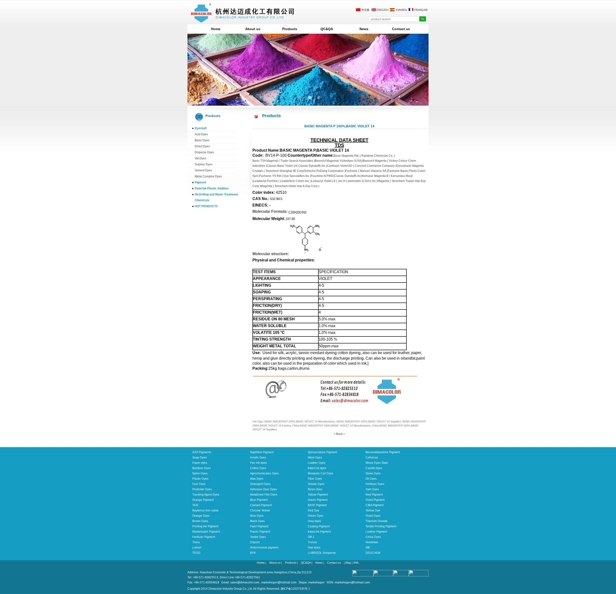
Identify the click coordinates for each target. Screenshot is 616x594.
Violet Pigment (375, 500)
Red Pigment (374, 494)
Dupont (255, 542)
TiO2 (195, 505)
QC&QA (327, 29)
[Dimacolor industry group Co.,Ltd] (243, 21)
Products (289, 29)
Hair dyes (314, 547)
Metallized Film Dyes (263, 494)
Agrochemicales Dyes (264, 473)
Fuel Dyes (198, 484)
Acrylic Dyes (258, 457)
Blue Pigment (259, 500)
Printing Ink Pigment (205, 526)
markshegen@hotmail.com (278, 582)
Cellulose (372, 457)
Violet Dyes (373, 515)
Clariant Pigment (261, 505)
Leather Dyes (316, 463)
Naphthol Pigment (262, 452)
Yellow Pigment (318, 494)
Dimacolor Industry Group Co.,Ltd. (230, 588)
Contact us (401, 29)
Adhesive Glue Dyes (263, 489)
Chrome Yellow (260, 510)
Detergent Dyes (260, 484)
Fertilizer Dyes (375, 484)
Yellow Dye (373, 510)
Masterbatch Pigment (206, 531)
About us (252, 29)
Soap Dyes (199, 457)
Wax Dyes (256, 478)
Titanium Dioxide (377, 521)
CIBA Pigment (375, 505)
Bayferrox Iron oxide (205, 510)
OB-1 (311, 537)
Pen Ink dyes (258, 463)
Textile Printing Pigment (381, 526)
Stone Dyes (373, 473)
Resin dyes (315, 489)
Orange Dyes (201, 515)
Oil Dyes (371, 478)
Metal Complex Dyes (208, 176)
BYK (253, 553)
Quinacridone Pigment (322, 452)
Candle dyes (374, 468)
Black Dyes (257, 521)
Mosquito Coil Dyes (320, 473)
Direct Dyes (202, 146)
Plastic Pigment (260, 531)
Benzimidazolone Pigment (383, 452)
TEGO (196, 553)
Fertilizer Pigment (203, 537)
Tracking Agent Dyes (205, 494)
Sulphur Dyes (203, 164)
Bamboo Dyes (201, 468)
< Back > (339, 434)
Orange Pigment (203, 500)
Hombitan (372, 542)
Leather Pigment (376, 531)
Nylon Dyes (199, 473)
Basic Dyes (202, 140)
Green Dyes (315, 515)
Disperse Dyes (204, 152)
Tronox (312, 542)
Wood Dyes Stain (377, 463)
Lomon (196, 547)
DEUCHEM (373, 553)
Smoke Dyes (316, 484)
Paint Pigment (259, 526)
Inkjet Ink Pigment (319, 531)
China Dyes (373, 537)
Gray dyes (314, 521)
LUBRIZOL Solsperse (322, 553)
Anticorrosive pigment (264, 547)
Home (215, 29)
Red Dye (313, 510)
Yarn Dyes (372, 489)
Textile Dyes (258, 537)
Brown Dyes (200, 521)
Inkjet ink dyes (317, 468)
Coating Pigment (319, 526)
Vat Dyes (200, 158)
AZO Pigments (201, 452)
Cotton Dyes (258, 468)
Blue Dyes (256, 515)
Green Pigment (317, 500)
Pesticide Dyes (202, 489)
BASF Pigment (317, 505)
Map (348, 562)
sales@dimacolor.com (244, 582)
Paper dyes (199, 463)
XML (356, 562)
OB (368, 547)
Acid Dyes (201, 134)
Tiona (196, 542)
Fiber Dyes (315, 478)
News (363, 29)
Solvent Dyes (203, 170)
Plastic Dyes (200, 478)
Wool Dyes (315, 457)
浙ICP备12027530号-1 (295, 588)
